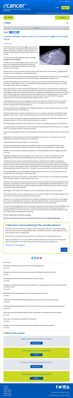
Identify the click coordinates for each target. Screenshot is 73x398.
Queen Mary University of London (20, 215)
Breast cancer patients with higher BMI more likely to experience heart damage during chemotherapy (32, 312)
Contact (5, 386)
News (8, 22)
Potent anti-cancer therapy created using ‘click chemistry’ (20, 319)
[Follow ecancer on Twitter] (60, 387)
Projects (5, 388)
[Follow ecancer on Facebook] (57, 387)
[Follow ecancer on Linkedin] (64, 387)
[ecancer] (15, 5)
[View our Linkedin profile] (35, 258)
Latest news (36, 28)
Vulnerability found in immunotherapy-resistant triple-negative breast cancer (25, 293)
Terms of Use (7, 391)
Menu (10, 17)
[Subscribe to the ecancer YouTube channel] (68, 387)
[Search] (67, 23)
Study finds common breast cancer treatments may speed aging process (23, 265)
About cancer (36, 366)
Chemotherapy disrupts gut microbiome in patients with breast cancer (23, 278)
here (58, 218)
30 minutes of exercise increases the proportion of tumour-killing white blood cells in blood (29, 272)
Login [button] (57, 7)
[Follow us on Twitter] (32, 258)
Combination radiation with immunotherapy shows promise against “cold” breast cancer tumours (30, 299)
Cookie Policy (7, 390)
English (61, 1)
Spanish (67, 1)
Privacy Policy (7, 395)
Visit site (36, 355)
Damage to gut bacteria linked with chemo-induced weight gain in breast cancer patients (28, 325)
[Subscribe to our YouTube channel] (40, 258)
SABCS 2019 (52, 218)
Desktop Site (7, 393)
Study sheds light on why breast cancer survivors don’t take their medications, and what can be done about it (34, 306)
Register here (36, 343)
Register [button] (65, 7)
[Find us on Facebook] (38, 258)
